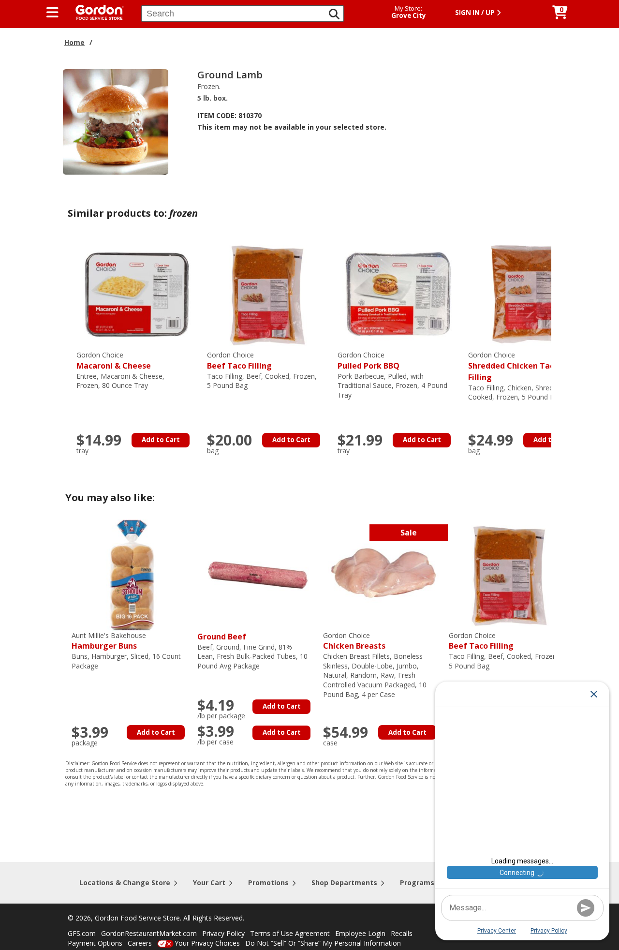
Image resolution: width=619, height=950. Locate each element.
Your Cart (209, 882)
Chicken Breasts (354, 641)
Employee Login (360, 933)
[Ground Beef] (257, 574)
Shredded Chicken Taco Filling (513, 366)
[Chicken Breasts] (383, 574)
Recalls (402, 933)
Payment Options (95, 943)
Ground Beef (221, 636)
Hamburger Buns (109, 641)
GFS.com (82, 933)
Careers (140, 943)
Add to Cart (161, 439)
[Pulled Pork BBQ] (398, 293)
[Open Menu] (52, 12)
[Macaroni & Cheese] (136, 293)
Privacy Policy (223, 933)
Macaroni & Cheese (113, 360)
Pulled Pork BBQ (368, 360)
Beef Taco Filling (239, 360)
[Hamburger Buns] (132, 574)
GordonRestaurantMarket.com (149, 933)
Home (74, 42)
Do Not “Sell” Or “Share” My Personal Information (323, 943)
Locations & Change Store (124, 882)
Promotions (268, 882)
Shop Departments (344, 882)
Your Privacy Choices (207, 943)
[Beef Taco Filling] (267, 293)
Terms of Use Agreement (290, 933)
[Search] (334, 14)
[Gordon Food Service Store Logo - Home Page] (95, 11)
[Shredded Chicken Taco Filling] (528, 293)
